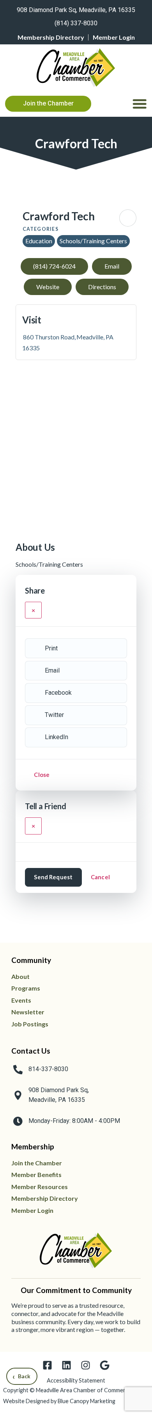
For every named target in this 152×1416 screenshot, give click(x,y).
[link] (76, 8)
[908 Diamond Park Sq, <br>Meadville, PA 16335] (18, 1095)
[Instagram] (85, 1365)
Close (41, 774)
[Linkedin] (66, 1365)
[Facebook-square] (47, 1365)
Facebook (58, 692)
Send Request (53, 876)
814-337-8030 (48, 1069)
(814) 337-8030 (76, 23)
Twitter (54, 715)
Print (51, 648)
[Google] (104, 1365)
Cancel (100, 876)
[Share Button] (127, 218)
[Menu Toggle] (139, 103)
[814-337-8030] (18, 1069)
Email (52, 670)
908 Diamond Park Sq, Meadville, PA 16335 (76, 10)
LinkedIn (56, 737)
